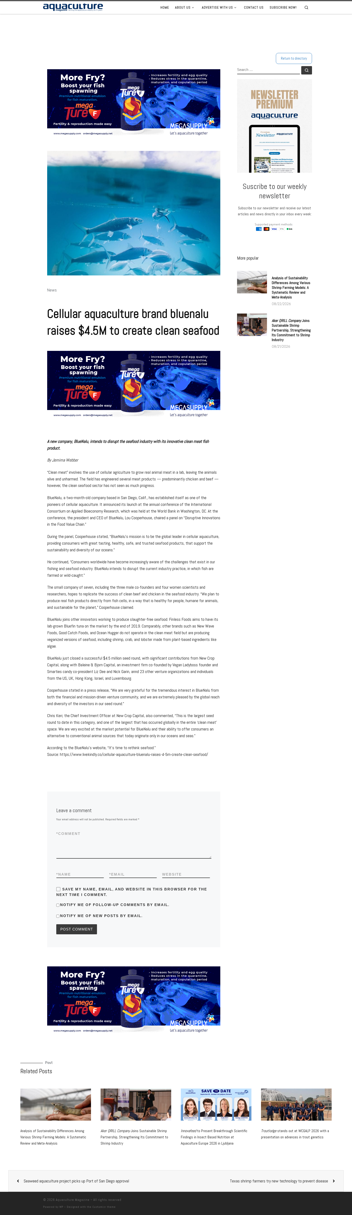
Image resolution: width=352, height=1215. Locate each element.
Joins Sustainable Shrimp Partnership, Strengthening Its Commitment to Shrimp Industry (291, 330)
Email (117, 874)
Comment (68, 834)
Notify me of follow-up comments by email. (115, 905)
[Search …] (306, 70)
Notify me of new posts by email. (101, 916)
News (52, 290)
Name (63, 874)
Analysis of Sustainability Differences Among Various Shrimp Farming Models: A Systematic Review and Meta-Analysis (291, 287)
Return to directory (294, 58)
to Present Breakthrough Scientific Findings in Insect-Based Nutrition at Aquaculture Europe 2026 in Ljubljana (214, 1137)
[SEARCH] (268, 70)
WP (61, 1207)
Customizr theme (104, 1207)
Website (172, 874)
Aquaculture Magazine (73, 1200)
